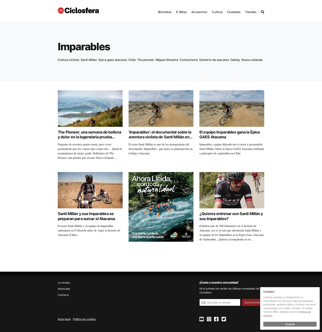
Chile (132, 60)
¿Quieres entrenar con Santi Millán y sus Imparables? (231, 216)
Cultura (217, 12)
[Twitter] (224, 319)
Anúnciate (64, 288)
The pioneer (145, 60)
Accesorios (199, 12)
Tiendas (250, 12)
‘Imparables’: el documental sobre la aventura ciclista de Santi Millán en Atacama (160, 137)
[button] (165, 11)
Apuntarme (252, 302)
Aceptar (290, 324)
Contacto (63, 294)
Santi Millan (89, 60)
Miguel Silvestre (167, 60)
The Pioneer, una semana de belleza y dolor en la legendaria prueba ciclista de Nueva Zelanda (89, 137)
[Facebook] (216, 319)
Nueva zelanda (252, 60)
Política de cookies (84, 319)
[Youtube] (201, 319)
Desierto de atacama (214, 60)
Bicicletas (165, 12)
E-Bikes (181, 12)
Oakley (235, 60)
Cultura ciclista (68, 60)
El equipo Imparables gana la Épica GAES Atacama (229, 134)
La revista (64, 282)
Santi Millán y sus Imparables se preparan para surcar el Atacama (86, 216)
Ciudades (234, 12)
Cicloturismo (189, 60)
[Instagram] (209, 319)
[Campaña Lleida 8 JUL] (161, 206)
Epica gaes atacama (113, 60)
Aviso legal (64, 319)
